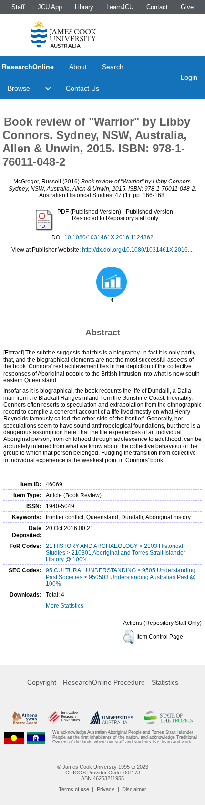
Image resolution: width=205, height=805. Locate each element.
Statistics (165, 682)
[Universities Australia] (111, 717)
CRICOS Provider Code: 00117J (102, 772)
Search (112, 67)
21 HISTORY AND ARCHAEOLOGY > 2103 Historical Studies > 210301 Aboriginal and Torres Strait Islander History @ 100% (115, 553)
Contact (157, 7)
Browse (19, 88)
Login (189, 77)
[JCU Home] (63, 33)
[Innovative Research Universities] (64, 717)
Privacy (105, 789)
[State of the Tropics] (168, 717)
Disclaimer (134, 789)
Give (187, 7)
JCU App (50, 7)
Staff (18, 7)
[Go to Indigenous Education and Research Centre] (13, 737)
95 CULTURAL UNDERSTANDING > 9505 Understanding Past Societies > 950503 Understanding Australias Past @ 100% (120, 577)
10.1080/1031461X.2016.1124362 (109, 237)
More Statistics (64, 605)
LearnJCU (119, 7)
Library (84, 7)
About (78, 67)
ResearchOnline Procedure (104, 682)
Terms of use (74, 789)
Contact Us (82, 88)
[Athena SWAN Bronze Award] (24, 717)
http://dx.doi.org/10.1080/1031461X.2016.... (138, 250)
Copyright (41, 682)
